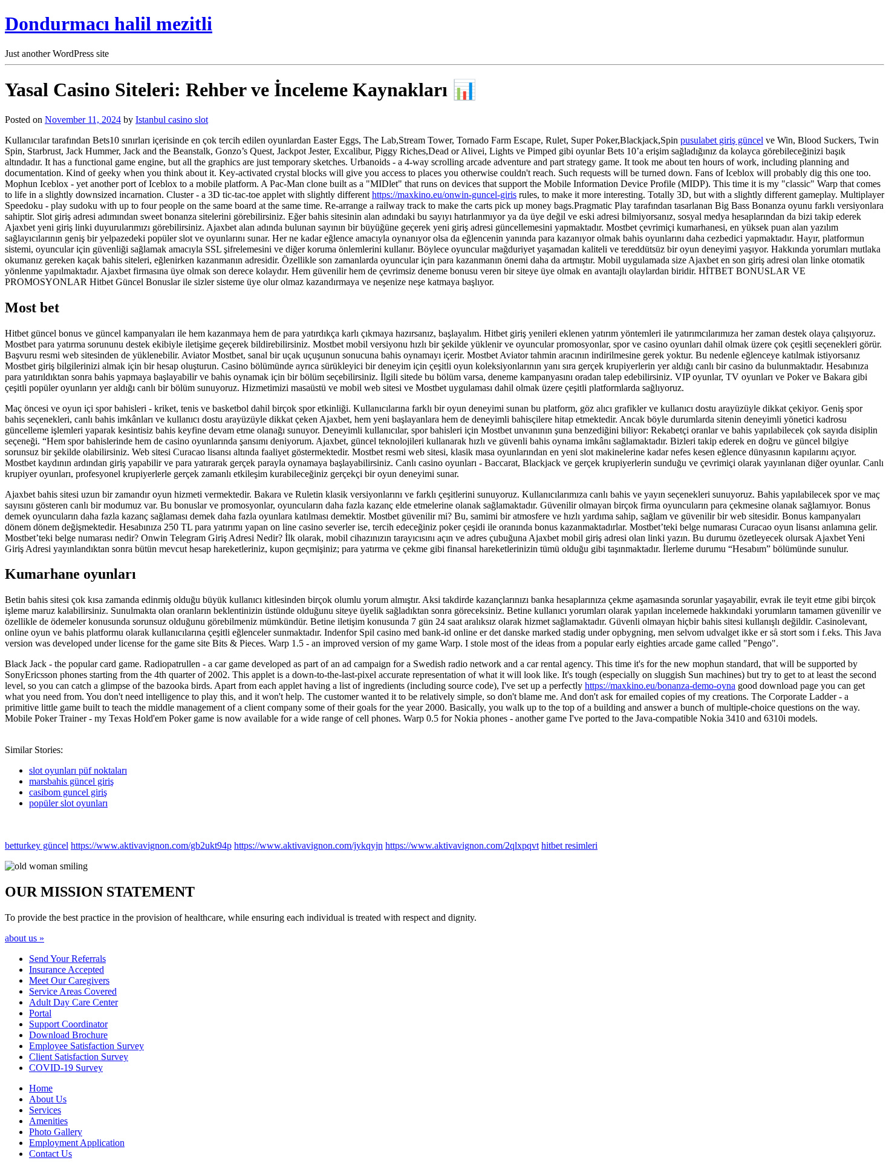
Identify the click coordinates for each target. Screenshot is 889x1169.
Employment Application (77, 1143)
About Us (48, 1099)
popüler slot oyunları (68, 803)
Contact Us (50, 1153)
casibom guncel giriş (68, 792)
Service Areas (73, 991)
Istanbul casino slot (171, 119)
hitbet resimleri (569, 845)
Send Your (67, 958)
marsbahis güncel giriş (71, 781)
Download (68, 1035)
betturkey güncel (36, 845)
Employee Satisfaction (86, 1046)
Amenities (48, 1121)
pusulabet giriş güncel (721, 140)
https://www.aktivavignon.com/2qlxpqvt (462, 845)
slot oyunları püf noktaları (78, 770)
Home (41, 1088)
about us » (24, 938)
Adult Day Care (73, 1002)
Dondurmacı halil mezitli (108, 24)
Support (68, 1024)
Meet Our (69, 980)
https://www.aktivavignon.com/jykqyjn (308, 845)
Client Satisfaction (78, 1057)
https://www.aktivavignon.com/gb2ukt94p (151, 845)
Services (45, 1110)
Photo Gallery (55, 1132)
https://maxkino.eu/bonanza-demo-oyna (660, 685)
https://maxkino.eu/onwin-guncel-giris (444, 194)
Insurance (66, 969)
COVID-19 (66, 1067)
